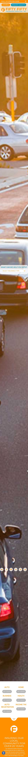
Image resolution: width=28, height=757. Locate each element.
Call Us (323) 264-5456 (10, 1)
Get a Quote (7, 691)
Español (6, 5)
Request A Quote (18, 5)
